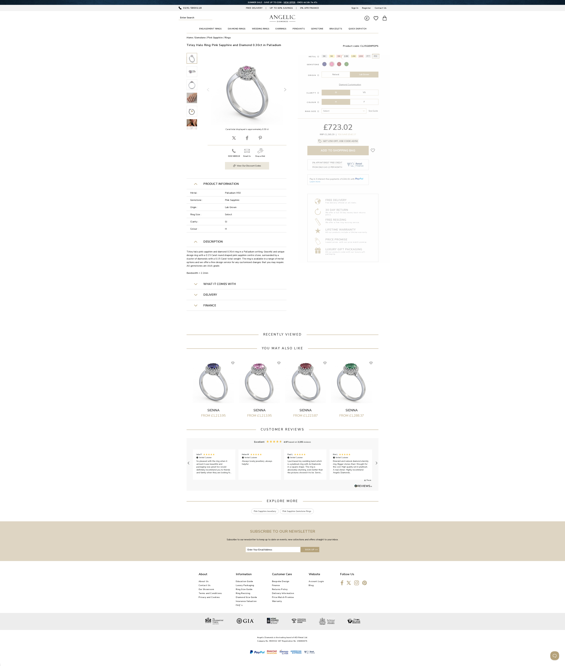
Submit (210, 17)
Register (366, 8)
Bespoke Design (280, 581)
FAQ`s (239, 605)
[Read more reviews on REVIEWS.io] (363, 486)
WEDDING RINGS (260, 28)
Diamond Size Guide (246, 597)
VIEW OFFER (289, 2)
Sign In (355, 8)
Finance (276, 585)
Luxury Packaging (245, 585)
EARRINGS (281, 28)
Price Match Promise (283, 597)
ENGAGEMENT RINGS (210, 28)
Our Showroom (206, 589)
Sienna (213, 410)
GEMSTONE (317, 28)
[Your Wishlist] (376, 18)
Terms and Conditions (210, 593)
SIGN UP (311, 549)
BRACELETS (336, 28)
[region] (282, 463)
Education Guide (244, 581)
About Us (204, 581)
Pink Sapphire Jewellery (265, 511)
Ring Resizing (243, 593)
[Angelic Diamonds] (283, 21)
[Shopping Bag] (385, 18)
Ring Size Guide (244, 589)
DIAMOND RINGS (237, 28)
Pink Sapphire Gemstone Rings (296, 511)
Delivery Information (283, 593)
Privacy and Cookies (209, 597)
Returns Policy (280, 589)
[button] (188, 463)
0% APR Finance (309, 8)
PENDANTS (299, 28)
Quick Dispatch (358, 28)
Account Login (316, 581)
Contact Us (381, 8)
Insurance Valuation (246, 601)
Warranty (277, 601)
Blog (311, 585)
